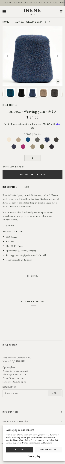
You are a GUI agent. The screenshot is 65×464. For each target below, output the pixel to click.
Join (54, 393)
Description (10, 187)
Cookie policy (34, 456)
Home (6, 22)
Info (26, 187)
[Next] (57, 56)
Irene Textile (10, 105)
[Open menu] (7, 12)
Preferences (48, 449)
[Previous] (7, 56)
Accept (20, 449)
